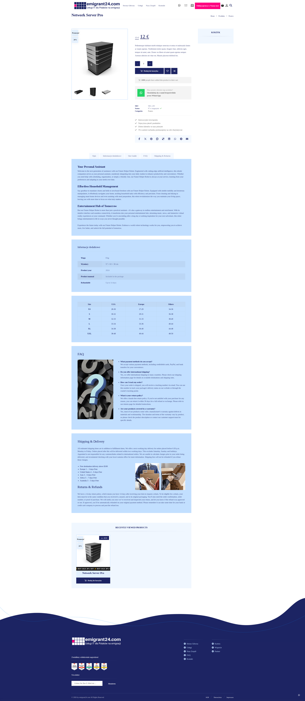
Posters (150, 111)
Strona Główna (192, 644)
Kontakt (190, 659)
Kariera (217, 644)
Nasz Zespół (191, 651)
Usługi (189, 648)
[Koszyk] (222, 5)
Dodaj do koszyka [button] (95, 580)
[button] (179, 6)
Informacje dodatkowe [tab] (112, 156)
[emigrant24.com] (97, 5)
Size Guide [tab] (132, 156)
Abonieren (112, 684)
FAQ (189, 655)
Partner (217, 651)
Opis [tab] (94, 156)
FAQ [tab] (145, 156)
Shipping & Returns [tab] (162, 156)
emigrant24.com (85, 697)
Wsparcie (218, 648)
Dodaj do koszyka (151, 71)
